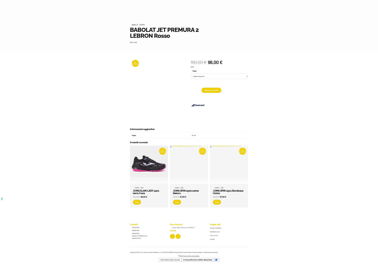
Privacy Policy (178, 252)
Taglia (194, 71)
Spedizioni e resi (215, 232)
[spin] (189, 165)
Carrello (212, 239)
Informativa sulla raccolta (170, 260)
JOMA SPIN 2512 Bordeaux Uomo (228, 192)
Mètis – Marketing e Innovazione (208, 252)
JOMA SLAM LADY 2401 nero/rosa (146, 192)
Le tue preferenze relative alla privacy (197, 260)
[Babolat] (198, 105)
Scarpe (142, 25)
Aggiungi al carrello (211, 90)
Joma (141, 188)
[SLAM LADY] (149, 165)
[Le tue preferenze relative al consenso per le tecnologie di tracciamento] (2, 199)
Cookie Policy (187, 252)
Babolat (135, 25)
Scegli (137, 202)
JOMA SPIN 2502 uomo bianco (186, 192)
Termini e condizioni (215, 228)
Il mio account (214, 235)
